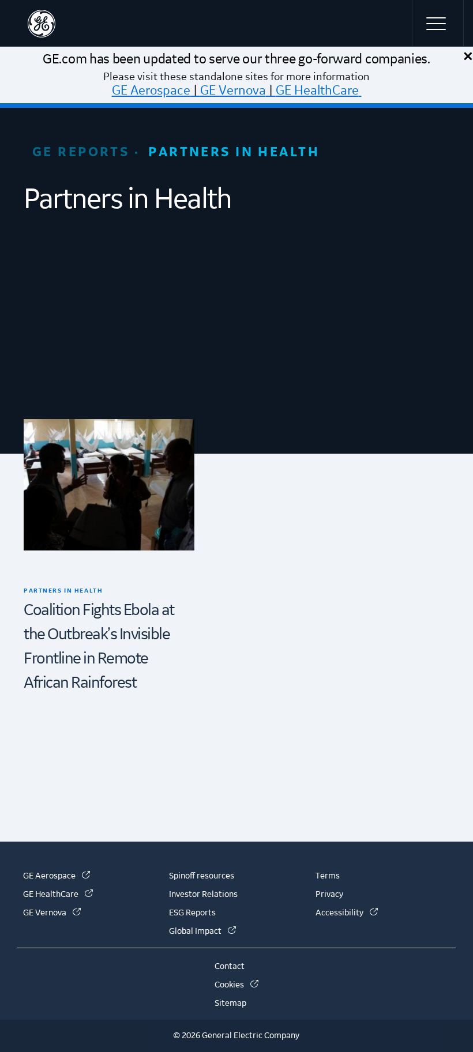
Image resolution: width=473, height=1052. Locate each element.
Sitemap (230, 1003)
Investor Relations (203, 894)
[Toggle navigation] (438, 23)
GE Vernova (233, 90)
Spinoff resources (201, 876)
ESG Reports (192, 913)
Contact (230, 966)
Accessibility (347, 913)
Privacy (329, 894)
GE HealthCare (317, 90)
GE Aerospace (151, 90)
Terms (328, 876)
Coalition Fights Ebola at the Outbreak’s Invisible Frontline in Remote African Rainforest (99, 646)
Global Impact (202, 931)
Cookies (236, 985)
